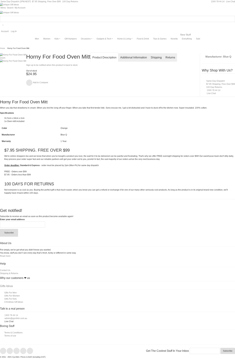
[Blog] (30, 351)
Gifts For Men (10, 292)
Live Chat (230, 1)
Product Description (104, 57)
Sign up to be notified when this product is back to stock (52, 65)
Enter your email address (12, 219)
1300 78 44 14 (217, 1)
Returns (170, 57)
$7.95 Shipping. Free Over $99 (46, 1)
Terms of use (10, 336)
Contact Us (5, 270)
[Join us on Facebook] (3, 351)
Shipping (156, 57)
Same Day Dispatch (215, 81)
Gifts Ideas (6, 286)
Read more (5, 256)
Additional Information (133, 57)
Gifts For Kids (10, 299)
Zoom (2, 58)
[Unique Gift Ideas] (9, 4)
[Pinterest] (16, 351)
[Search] (232, 19)
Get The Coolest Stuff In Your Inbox (167, 350)
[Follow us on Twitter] (10, 351)
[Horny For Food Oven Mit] (13, 61)
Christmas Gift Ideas (13, 302)
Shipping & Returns (9, 273)
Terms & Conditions (13, 332)
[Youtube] (23, 351)
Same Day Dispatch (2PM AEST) (15, 1)
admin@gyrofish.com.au (15, 318)
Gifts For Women (12, 296)
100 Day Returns (70, 1)
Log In (14, 31)
